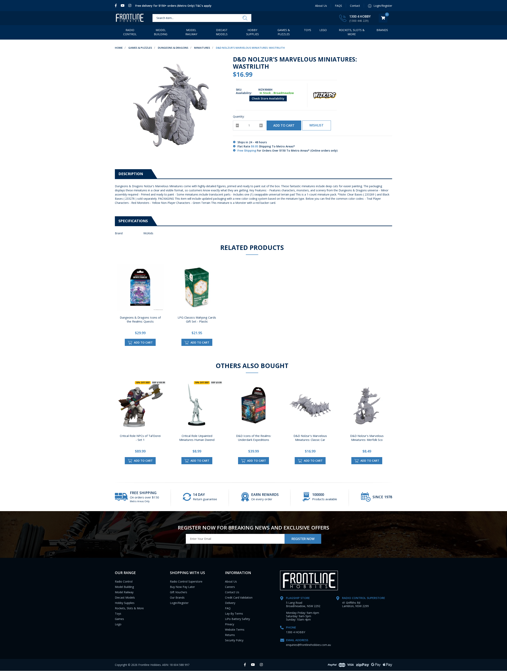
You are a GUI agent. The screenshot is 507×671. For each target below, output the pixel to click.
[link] (117, 5)
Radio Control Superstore (186, 581)
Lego (118, 624)
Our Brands (177, 597)
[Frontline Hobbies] (130, 18)
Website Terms (234, 629)
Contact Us (232, 592)
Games (119, 619)
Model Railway (191, 32)
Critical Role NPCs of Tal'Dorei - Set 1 (140, 438)
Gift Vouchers (178, 592)
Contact (355, 6)
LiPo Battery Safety (237, 619)
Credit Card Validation (239, 597)
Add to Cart (283, 125)
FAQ (228, 608)
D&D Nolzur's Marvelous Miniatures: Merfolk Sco (367, 438)
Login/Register (179, 603)
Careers (230, 587)
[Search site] (245, 18)
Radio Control (130, 32)
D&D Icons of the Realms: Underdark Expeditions (253, 438)
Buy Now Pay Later (182, 587)
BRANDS (382, 30)
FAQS (338, 6)
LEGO (323, 30)
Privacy (229, 624)
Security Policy (234, 640)
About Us (321, 6)
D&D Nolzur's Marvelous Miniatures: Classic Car (310, 438)
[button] (316, 125)
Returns (230, 635)
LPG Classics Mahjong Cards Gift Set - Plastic (197, 319)
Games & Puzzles (283, 32)
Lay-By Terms (234, 613)
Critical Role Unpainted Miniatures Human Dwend (196, 438)
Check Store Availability (268, 98)
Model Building (160, 32)
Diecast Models (222, 32)
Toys (307, 30)
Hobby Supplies (252, 32)
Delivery (230, 603)
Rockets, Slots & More (352, 32)
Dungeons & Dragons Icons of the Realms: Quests (140, 319)
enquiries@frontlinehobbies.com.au (308, 645)
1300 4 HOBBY (360, 16)
